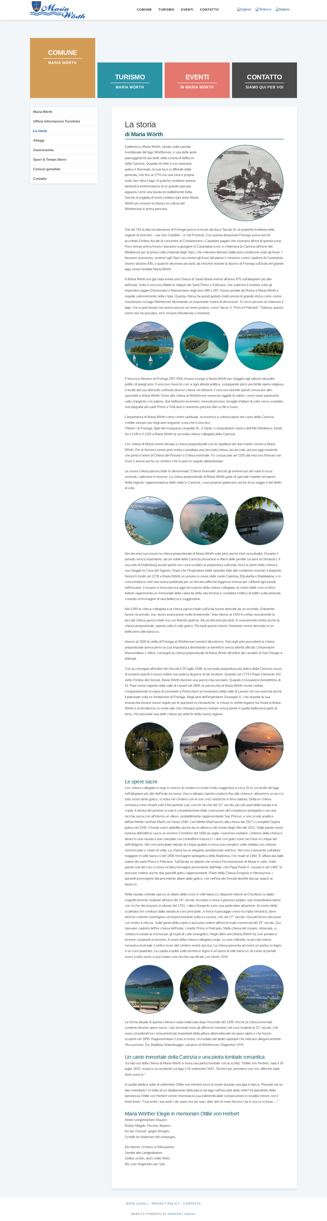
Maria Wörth (42, 112)
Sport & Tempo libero (49, 159)
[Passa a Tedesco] (263, 9)
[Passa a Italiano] (283, 9)
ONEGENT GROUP (182, 1214)
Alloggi (38, 140)
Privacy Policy (166, 1203)
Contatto (40, 178)
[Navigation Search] (227, 10)
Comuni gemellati (46, 169)
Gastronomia (43, 150)
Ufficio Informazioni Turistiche (56, 121)
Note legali (137, 1203)
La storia (40, 131)
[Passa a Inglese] (244, 9)
